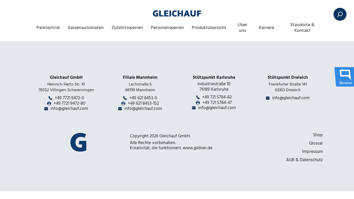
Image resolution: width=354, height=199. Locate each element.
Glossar (316, 143)
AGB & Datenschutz (304, 160)
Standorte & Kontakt (302, 28)
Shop (318, 135)
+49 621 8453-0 (143, 98)
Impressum (312, 151)
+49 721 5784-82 (217, 97)
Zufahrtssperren (127, 27)
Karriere (266, 27)
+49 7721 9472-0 (69, 98)
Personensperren (167, 27)
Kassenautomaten (86, 27)
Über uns (242, 28)
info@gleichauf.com (69, 108)
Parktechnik (48, 27)
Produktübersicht (209, 27)
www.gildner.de (198, 148)
